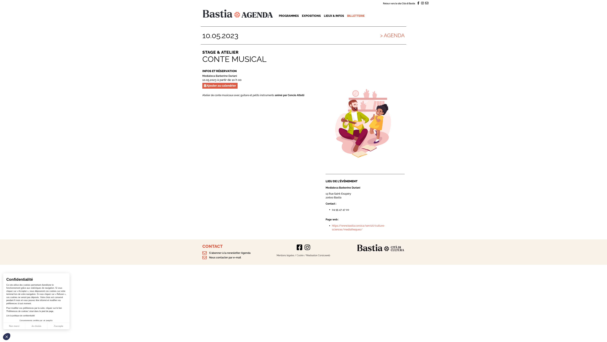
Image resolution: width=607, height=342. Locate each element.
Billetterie (356, 15)
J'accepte (58, 326)
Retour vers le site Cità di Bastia (399, 3)
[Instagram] (307, 247)
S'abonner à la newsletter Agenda (230, 252)
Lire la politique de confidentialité (20, 316)
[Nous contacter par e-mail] (204, 257)
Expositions (311, 15)
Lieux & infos (334, 15)
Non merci (14, 326)
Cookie (300, 255)
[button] (6, 336)
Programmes (289, 15)
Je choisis (36, 326)
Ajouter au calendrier (221, 85)
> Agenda (392, 35)
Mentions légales (285, 255)
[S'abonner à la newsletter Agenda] (204, 253)
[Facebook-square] (299, 247)
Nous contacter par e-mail (225, 257)
